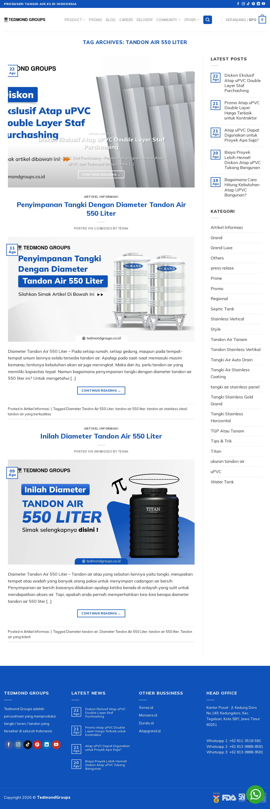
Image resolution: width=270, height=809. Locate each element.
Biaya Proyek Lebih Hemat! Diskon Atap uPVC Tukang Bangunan (242, 160)
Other (190, 20)
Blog (111, 20)
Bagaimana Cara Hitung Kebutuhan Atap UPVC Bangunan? (241, 187)
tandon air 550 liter (130, 409)
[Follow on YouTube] (263, 4)
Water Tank (222, 481)
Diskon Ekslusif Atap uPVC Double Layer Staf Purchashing (242, 83)
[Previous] (18, 121)
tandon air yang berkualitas (29, 414)
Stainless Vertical (227, 318)
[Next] (184, 121)
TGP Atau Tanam (227, 431)
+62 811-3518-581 (245, 740)
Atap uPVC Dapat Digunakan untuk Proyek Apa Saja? (241, 135)
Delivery (145, 20)
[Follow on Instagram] (243, 4)
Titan (216, 451)
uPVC (216, 471)
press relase (222, 268)
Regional (219, 298)
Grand (216, 237)
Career (126, 20)
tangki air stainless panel (235, 386)
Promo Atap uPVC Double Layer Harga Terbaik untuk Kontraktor (242, 110)
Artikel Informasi (101, 197)
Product (73, 20)
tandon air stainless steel (167, 409)
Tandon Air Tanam (229, 339)
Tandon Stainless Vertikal (236, 349)
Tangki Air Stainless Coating (230, 373)
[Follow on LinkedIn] (258, 4)
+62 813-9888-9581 (246, 752)
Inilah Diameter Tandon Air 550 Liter (101, 436)
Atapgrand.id (150, 731)
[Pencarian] (207, 20)
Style (216, 329)
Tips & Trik (221, 441)
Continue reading (101, 174)
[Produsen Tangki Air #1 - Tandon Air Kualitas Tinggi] (30, 19)
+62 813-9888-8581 (246, 746)
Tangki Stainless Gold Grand (232, 400)
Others (217, 258)
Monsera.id (148, 715)
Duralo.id (146, 723)
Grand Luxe (222, 247)
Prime (216, 278)
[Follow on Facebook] (238, 4)
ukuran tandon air (227, 461)
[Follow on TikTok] (248, 4)
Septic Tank (222, 308)
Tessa (123, 228)
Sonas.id (146, 707)
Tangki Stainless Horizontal (227, 417)
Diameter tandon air (82, 631)
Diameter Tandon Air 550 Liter (90, 409)
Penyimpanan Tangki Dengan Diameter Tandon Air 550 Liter (101, 208)
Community (166, 20)
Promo (95, 20)
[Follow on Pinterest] (253, 4)
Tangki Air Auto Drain (232, 359)
